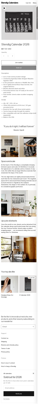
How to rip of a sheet (8, 363)
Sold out (19, 68)
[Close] (33, 373)
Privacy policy (5, 352)
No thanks (7, 399)
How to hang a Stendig (8, 366)
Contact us (4, 338)
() (28, 3)
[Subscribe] (33, 327)
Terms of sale (5, 348)
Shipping (4, 341)
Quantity (4, 52)
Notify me (19, 393)
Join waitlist (19, 62)
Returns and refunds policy (9, 345)
